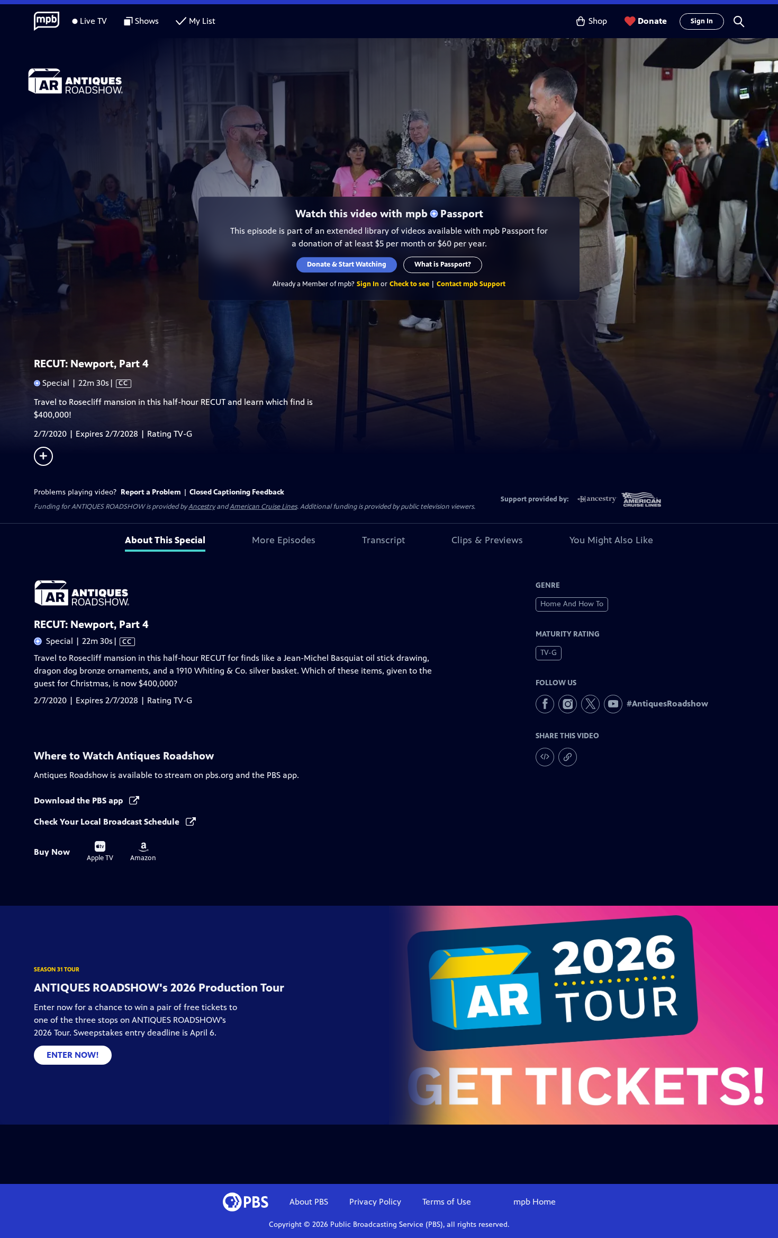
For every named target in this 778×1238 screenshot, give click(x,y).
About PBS (309, 1202)
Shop (598, 21)
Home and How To (571, 603)
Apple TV (100, 851)
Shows (147, 21)
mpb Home (534, 1202)
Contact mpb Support (471, 284)
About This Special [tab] (165, 540)
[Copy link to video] (567, 757)
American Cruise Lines (263, 506)
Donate (652, 21)
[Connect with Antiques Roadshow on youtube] (613, 704)
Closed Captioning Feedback (236, 492)
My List (202, 21)
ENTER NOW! (73, 1055)
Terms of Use (446, 1202)
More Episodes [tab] (283, 540)
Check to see (409, 284)
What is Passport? (442, 264)
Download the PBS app (79, 800)
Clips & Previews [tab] (487, 540)
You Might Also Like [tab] (611, 540)
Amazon (143, 852)
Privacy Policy (375, 1202)
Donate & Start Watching (346, 264)
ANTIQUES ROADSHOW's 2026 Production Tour (159, 987)
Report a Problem (151, 492)
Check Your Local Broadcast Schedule (108, 822)
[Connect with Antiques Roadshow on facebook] (545, 704)
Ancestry (201, 506)
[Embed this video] (545, 757)
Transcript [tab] (383, 540)
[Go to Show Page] (403, 81)
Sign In (702, 21)
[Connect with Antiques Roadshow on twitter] (590, 704)
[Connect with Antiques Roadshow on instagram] (567, 704)
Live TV (93, 21)
